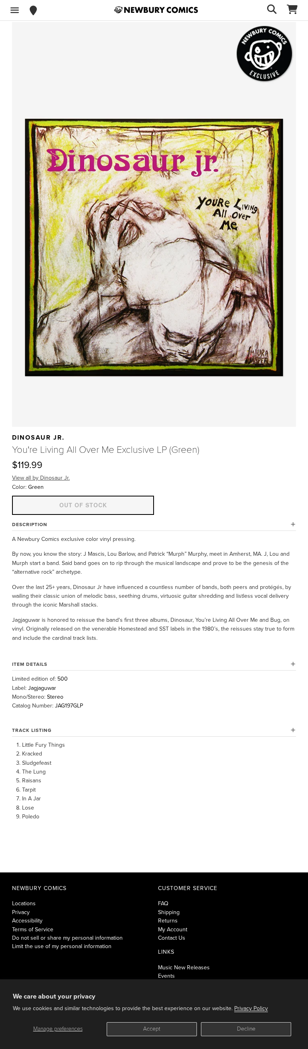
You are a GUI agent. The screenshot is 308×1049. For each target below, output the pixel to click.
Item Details (29, 664)
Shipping (169, 912)
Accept (151, 1028)
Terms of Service (32, 929)
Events (166, 976)
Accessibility (27, 920)
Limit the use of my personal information (61, 946)
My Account (172, 929)
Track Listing (32, 730)
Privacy (21, 912)
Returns (168, 920)
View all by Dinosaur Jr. (41, 477)
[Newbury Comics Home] (156, 10)
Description (29, 524)
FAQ (163, 903)
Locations (24, 903)
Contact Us (171, 937)
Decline (246, 1028)
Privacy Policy (251, 1008)
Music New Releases (184, 967)
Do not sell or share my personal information (67, 937)
